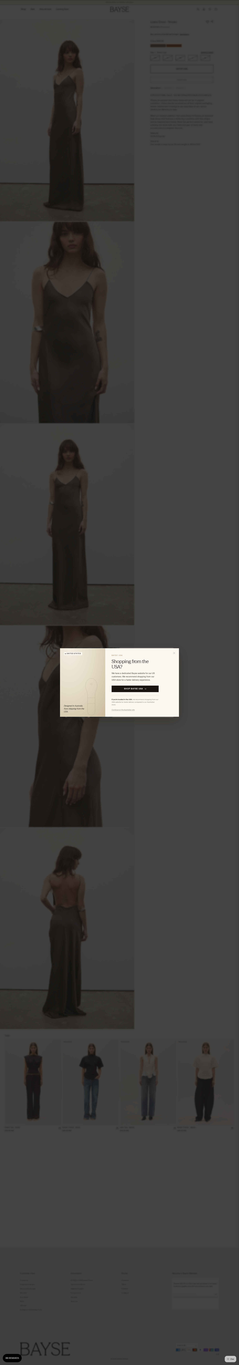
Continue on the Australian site (123, 710)
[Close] (174, 653)
